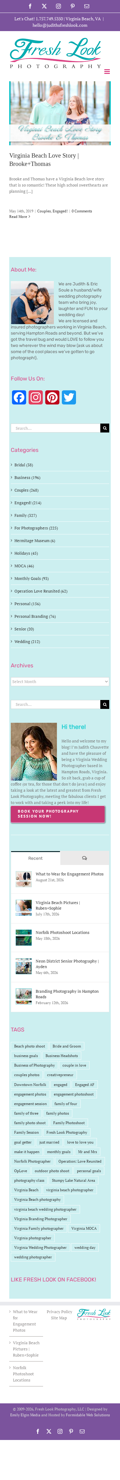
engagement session (30, 1103)
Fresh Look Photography (66, 1132)
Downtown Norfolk (30, 1084)
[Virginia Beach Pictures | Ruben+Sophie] (24, 903)
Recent (35, 858)
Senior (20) (24, 629)
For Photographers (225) (36, 528)
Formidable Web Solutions (88, 1415)
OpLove (20, 1170)
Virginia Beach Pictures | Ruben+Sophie (58, 905)
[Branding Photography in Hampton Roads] (24, 991)
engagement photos (30, 1094)
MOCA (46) (24, 566)
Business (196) (27, 477)
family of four (65, 1103)
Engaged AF (84, 1084)
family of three (26, 1113)
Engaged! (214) (27, 502)
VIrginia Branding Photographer (40, 1219)
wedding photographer (33, 1257)
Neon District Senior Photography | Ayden (67, 963)
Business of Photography (34, 1065)
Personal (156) (27, 603)
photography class (29, 1180)
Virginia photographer (32, 1238)
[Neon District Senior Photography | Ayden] (24, 961)
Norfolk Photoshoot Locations (63, 932)
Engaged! (60, 211)
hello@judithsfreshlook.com (60, 25)
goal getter (23, 1142)
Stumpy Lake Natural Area (73, 1180)
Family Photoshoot (69, 1122)
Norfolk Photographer (32, 1161)
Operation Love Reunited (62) (40, 591)
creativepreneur (60, 1074)
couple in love (74, 1065)
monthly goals (58, 1151)
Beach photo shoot (29, 1046)
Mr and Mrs (87, 1151)
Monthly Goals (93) (31, 578)
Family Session (26, 1132)
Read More (18, 216)
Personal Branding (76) (35, 616)
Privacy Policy (60, 1311)
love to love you (80, 1142)
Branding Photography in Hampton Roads (67, 993)
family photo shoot (30, 1122)
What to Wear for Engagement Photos (70, 874)
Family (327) (25, 515)
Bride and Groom (67, 1046)
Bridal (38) (23, 465)
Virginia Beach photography (37, 1199)
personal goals (89, 1170)
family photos (57, 1113)
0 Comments (82, 211)
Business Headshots (62, 1055)
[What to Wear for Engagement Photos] (24, 874)
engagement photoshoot (74, 1094)
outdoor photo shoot (52, 1170)
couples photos (26, 1074)
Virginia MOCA (84, 1228)
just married (49, 1142)
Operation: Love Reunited (80, 1161)
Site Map (59, 1318)
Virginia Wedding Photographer (40, 1247)
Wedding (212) (27, 641)
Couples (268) (26, 490)
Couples (44, 211)
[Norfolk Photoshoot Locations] (24, 932)
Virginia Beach (26, 1190)
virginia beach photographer (70, 1190)
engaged (60, 1084)
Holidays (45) (26, 553)
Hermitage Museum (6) (34, 540)
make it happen (26, 1151)
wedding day (84, 1247)
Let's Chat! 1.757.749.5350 (38, 19)
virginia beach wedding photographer (45, 1209)
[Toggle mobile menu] (107, 71)
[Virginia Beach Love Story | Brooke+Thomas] (60, 113)
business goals (26, 1055)
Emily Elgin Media (25, 1415)
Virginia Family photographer (39, 1228)
